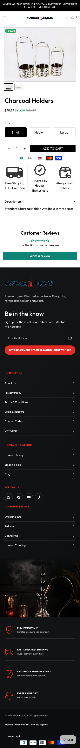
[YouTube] (29, 497)
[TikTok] (39, 497)
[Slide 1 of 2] (8, 87)
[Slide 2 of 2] (19, 87)
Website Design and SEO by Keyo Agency (26, 724)
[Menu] (4, 17)
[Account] (66, 17)
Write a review (40, 256)
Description (13, 201)
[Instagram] (9, 497)
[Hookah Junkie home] (29, 282)
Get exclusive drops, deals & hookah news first (40, 350)
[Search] (78, 17)
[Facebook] (19, 497)
